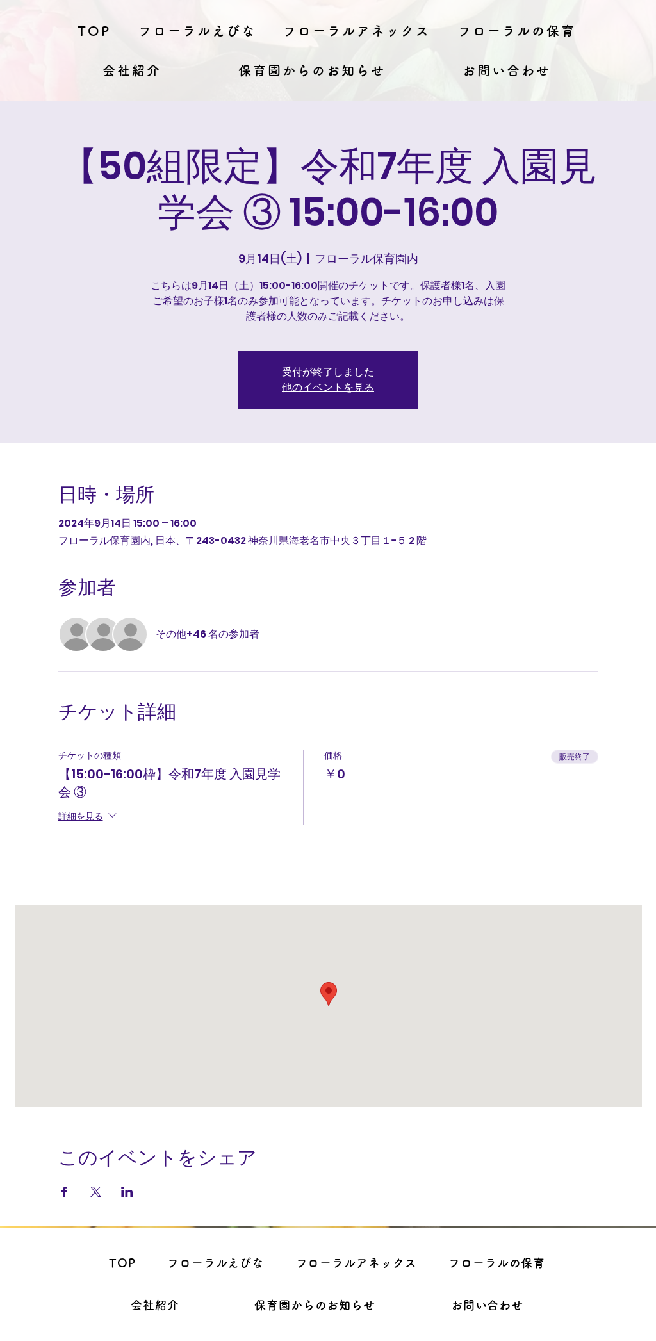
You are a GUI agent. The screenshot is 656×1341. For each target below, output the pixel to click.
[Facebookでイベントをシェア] (64, 1192)
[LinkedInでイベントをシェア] (127, 1192)
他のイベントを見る (328, 387)
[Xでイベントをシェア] (96, 1192)
